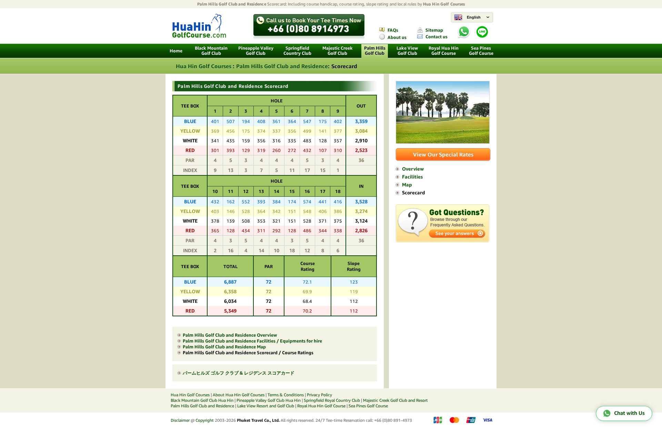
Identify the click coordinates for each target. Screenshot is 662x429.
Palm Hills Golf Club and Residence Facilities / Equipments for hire (252, 341)
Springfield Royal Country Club (332, 400)
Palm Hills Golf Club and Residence (231, 4)
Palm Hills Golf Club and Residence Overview (230, 335)
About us (397, 37)
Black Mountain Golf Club (211, 50)
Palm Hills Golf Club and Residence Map (224, 347)
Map (407, 185)
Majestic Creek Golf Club (337, 50)
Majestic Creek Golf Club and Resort (395, 400)
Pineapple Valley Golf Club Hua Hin (269, 400)
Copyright (204, 420)
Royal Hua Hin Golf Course (444, 50)
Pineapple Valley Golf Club (255, 50)
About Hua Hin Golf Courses (238, 394)
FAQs (393, 30)
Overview (413, 169)
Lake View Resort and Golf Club (265, 405)
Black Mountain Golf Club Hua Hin (202, 400)
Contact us (436, 37)
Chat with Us (629, 413)
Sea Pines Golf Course (481, 50)
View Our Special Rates (443, 154)
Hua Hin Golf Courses (444, 4)
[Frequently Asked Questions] (442, 240)
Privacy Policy (319, 394)
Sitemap (434, 30)
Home (176, 51)
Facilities (412, 177)
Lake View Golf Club (407, 50)
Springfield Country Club (297, 50)
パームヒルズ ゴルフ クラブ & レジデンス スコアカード (238, 373)
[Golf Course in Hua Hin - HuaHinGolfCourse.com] (199, 36)
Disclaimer (180, 420)
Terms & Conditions (286, 394)
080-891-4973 (303, 24)
